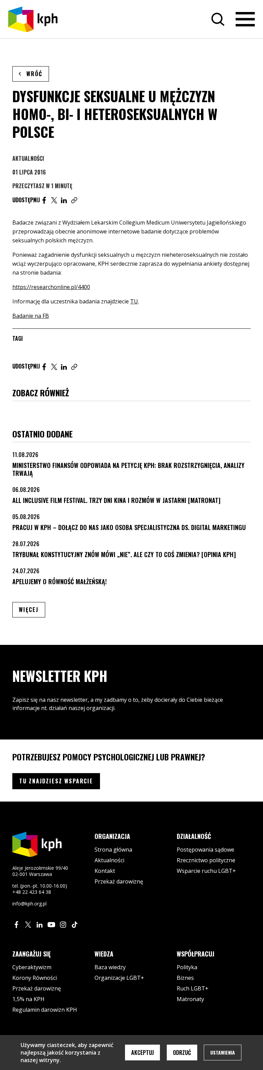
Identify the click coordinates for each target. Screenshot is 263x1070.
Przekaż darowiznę (119, 881)
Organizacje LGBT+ (119, 978)
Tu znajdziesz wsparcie (56, 781)
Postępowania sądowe (205, 849)
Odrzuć (182, 1052)
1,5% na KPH (28, 999)
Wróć (34, 74)
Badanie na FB (30, 316)
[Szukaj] (218, 19)
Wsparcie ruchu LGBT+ (206, 871)
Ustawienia (222, 1052)
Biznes (185, 978)
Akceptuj (142, 1052)
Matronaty (190, 999)
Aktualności (28, 158)
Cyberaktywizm (31, 967)
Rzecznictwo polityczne (206, 860)
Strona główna (113, 849)
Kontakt (105, 871)
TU (134, 301)
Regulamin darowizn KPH (44, 1009)
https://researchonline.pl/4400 (51, 287)
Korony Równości (34, 978)
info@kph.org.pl (29, 903)
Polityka (187, 967)
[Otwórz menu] (245, 19)
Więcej (32, 609)
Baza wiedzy (110, 967)
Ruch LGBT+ (193, 988)
